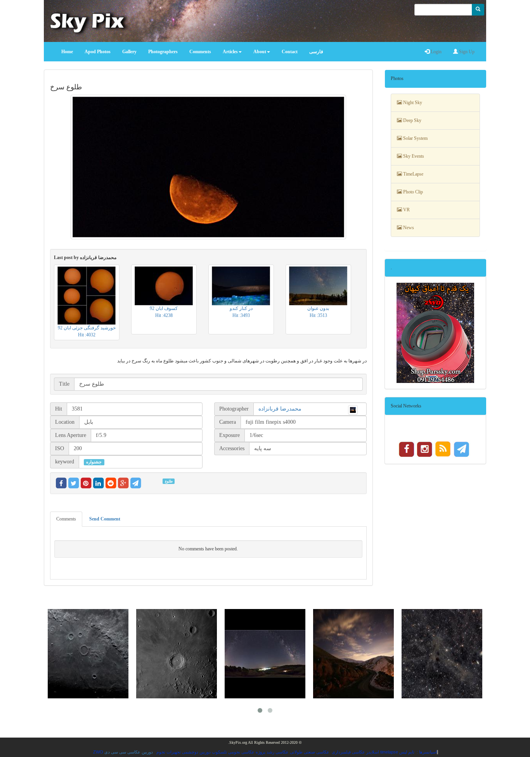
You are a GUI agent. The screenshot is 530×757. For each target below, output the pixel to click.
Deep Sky (411, 120)
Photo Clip (412, 192)
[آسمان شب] (265, 653)
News (408, 227)
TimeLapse (412, 174)
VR (406, 209)
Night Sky (412, 102)
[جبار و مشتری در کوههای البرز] (353, 653)
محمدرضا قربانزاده (279, 409)
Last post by (85, 257)
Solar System (415, 138)
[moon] (88, 653)
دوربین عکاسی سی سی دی (128, 752)
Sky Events (413, 156)
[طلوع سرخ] (208, 167)
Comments (66, 519)
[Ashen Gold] (442, 653)
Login (436, 51)
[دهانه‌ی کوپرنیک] (176, 653)
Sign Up (466, 51)
